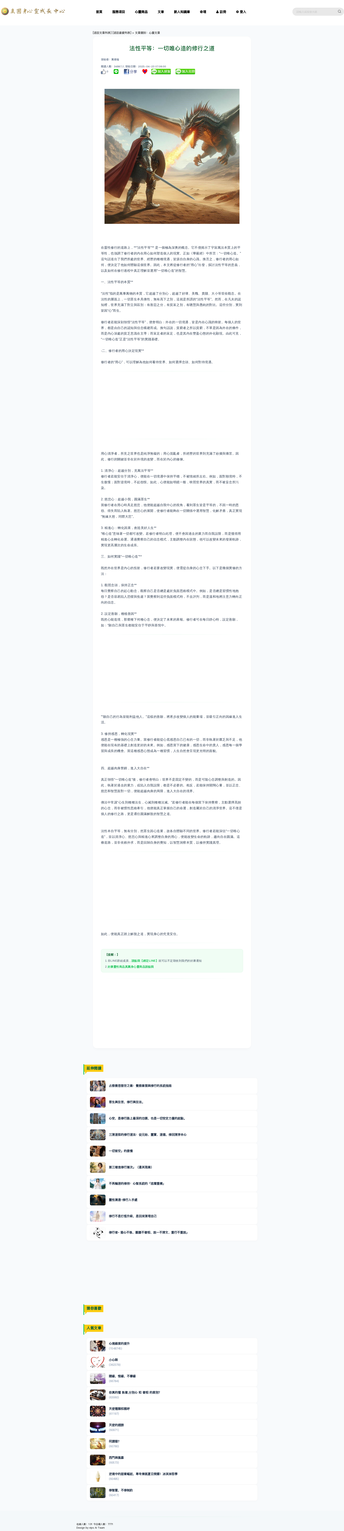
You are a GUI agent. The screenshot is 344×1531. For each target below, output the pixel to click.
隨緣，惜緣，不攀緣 (122, 1376)
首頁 (99, 12)
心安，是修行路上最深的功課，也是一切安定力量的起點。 (148, 1118)
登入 (243, 12)
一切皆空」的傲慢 (121, 1151)
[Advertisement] (172, 405)
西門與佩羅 (116, 1457)
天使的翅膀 (116, 1425)
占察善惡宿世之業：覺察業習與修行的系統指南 (140, 1086)
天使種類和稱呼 (119, 1409)
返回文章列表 (102, 33)
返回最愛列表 (121, 33)
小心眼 (113, 1360)
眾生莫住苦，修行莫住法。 (127, 1102)
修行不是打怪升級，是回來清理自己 (133, 1216)
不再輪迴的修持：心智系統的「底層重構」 (137, 1183)
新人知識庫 (182, 12)
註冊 (223, 12)
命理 (203, 12)
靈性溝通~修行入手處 (123, 1200)
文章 (161, 12)
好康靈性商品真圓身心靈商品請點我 (131, 966)
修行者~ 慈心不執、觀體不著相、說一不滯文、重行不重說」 (149, 1232)
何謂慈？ (115, 1441)
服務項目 (118, 12)
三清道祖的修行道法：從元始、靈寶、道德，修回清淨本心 (148, 1134)
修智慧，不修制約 (121, 1490)
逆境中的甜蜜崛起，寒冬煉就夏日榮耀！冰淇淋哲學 (143, 1474)
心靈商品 (141, 12)
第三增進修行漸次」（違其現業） (131, 1167)
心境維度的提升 (119, 1343)
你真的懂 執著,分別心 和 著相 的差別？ (135, 1392)
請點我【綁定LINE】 (145, 960)
